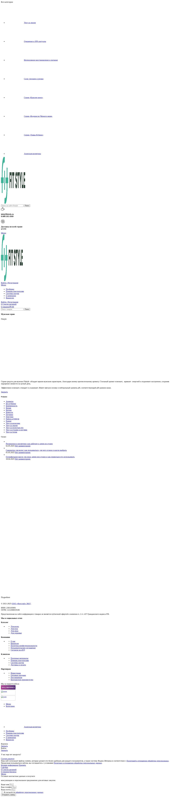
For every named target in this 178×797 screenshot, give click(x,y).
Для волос (15, 626)
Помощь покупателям (20, 660)
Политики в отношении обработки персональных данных (78, 763)
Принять (22, 765)
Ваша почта (6, 790)
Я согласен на (23, 792)
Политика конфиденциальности (24, 646)
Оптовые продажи (18, 675)
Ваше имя (5, 785)
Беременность (11, 406)
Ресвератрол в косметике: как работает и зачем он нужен (29, 444)
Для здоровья (16, 633)
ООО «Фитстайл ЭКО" (21, 604)
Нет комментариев (22, 446)
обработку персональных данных (29, 792)
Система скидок (17, 663)
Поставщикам (16, 677)
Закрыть (4, 392)
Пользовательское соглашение (23, 648)
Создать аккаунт (7, 759)
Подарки (9, 415)
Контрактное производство (22, 680)
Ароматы (9, 401)
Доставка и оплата (18, 665)
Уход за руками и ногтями (16, 430)
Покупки (9, 417)
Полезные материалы (19, 658)
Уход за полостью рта (14, 428)
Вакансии (15, 643)
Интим (9, 410)
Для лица (14, 631)
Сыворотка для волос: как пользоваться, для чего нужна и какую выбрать (36, 450)
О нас (13, 641)
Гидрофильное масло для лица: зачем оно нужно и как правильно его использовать (40, 457)
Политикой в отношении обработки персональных (148, 761)
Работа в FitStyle (12, 419)
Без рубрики (11, 404)
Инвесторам (16, 673)
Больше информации (9, 765)
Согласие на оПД (18, 650)
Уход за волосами (13, 423)
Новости (9, 412)
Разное (8, 421)
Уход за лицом (12, 425)
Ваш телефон (6, 787)
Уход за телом (11, 432)
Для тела (14, 629)
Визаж (8, 408)
